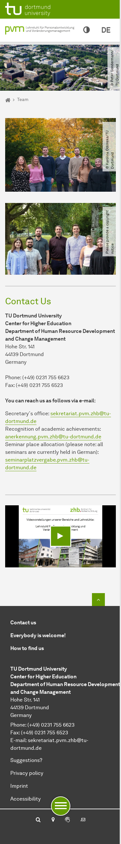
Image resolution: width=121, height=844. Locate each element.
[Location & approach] (53, 820)
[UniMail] (83, 820)
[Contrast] (86, 30)
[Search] (38, 820)
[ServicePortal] (67, 820)
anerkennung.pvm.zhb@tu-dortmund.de (53, 437)
